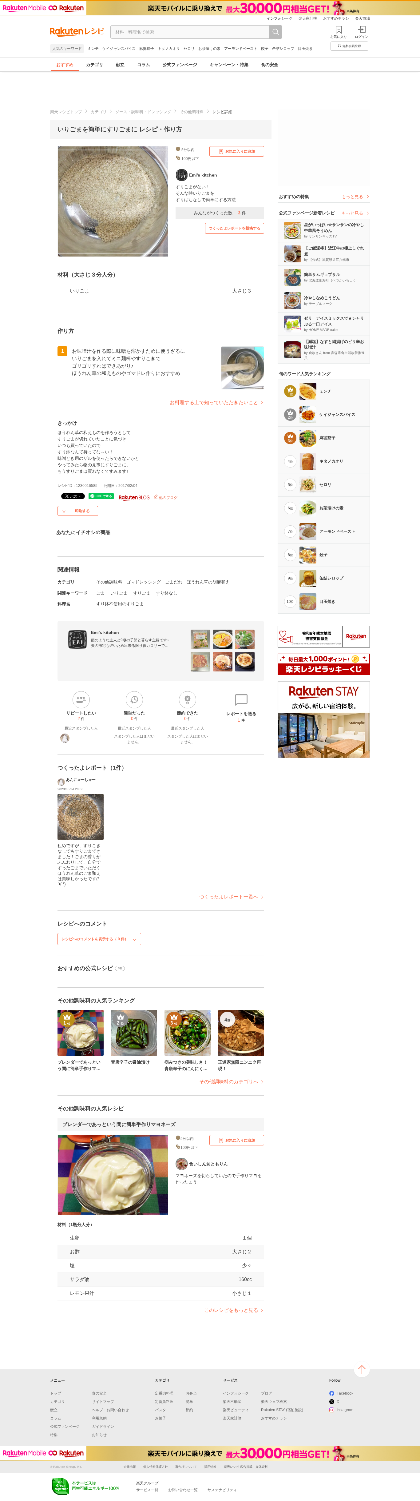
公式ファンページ (180, 64)
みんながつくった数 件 (220, 212)
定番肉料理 (164, 1393)
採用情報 (210, 1466)
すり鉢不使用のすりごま (120, 603)
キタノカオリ (169, 48)
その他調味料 (192, 111)
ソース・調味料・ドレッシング (143, 111)
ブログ (266, 1393)
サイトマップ (103, 1401)
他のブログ (167, 498)
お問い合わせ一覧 (183, 1490)
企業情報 (130, 1466)
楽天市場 (362, 18)
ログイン (361, 36)
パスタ (160, 1410)
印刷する (82, 511)
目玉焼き (305, 48)
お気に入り (338, 36)
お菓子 (160, 1418)
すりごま (141, 593)
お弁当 (191, 1393)
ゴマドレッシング (143, 581)
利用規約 (99, 1418)
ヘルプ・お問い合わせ (110, 1410)
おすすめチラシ (336, 18)
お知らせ (99, 1435)
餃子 (264, 48)
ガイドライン (103, 1426)
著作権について (186, 1466)
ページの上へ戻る (362, 1369)
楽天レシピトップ (66, 111)
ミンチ (93, 48)
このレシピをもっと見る (231, 1310)
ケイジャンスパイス (119, 48)
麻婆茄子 (146, 48)
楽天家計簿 (308, 18)
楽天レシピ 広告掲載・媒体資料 (246, 1466)
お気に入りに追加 (240, 151)
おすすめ (64, 64)
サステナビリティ (222, 1490)
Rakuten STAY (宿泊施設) (282, 1410)
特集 (53, 1435)
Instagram (345, 1410)
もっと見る (352, 196)
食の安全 (269, 64)
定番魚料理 (164, 1401)
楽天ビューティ (236, 1410)
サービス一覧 (147, 1490)
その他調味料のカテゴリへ (228, 1081)
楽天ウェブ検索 (274, 1401)
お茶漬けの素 (209, 48)
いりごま (119, 593)
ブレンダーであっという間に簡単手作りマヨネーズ (119, 1124)
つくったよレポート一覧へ (228, 896)
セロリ (189, 48)
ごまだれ (173, 581)
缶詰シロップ (283, 48)
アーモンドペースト (240, 48)
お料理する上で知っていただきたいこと (214, 402)
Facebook (345, 1393)
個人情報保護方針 (155, 1466)
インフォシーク (279, 18)
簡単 (189, 1401)
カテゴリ (94, 64)
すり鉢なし (166, 593)
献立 (120, 64)
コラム (143, 64)
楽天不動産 (232, 1401)
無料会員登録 (352, 46)
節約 (189, 1410)
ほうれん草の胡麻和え (208, 581)
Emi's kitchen (105, 632)
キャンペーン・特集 (229, 64)
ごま (100, 593)
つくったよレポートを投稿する (234, 228)
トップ (55, 1393)
